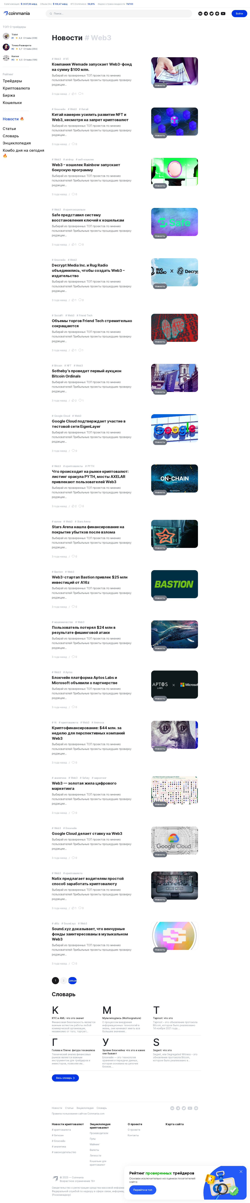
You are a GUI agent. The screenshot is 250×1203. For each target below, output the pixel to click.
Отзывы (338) (30, 38)
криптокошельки (75, 209)
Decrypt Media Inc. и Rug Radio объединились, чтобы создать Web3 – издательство (88, 270)
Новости (11, 119)
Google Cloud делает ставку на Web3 (87, 833)
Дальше (72, 980)
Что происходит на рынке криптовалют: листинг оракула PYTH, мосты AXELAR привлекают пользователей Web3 (90, 476)
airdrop (69, 159)
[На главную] (17, 13)
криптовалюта (69, 722)
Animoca (99, 722)
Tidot (15, 34)
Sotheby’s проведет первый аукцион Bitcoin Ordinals (86, 373)
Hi (55, 722)
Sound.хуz (70, 923)
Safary (85, 777)
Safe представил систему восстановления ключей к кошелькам (88, 217)
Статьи (9, 128)
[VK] (200, 13)
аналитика (60, 777)
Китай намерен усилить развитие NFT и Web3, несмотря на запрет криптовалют (90, 117)
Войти (239, 13)
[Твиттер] (211, 13)
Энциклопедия (17, 143)
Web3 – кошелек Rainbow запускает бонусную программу (86, 167)
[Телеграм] (206, 13)
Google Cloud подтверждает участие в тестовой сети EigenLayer (89, 424)
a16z (56, 923)
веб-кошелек (86, 159)
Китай (84, 109)
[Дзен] (217, 13)
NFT (69, 365)
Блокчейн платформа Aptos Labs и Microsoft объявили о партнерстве (84, 680)
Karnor (15, 56)
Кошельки (12, 102)
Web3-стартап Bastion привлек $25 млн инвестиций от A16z (90, 580)
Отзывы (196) (30, 59)
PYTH (91, 466)
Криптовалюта (16, 88)
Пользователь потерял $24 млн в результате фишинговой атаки (83, 630)
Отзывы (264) (30, 49)
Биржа (9, 95)
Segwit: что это (162, 1050)
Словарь (11, 136)
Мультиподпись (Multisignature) (121, 1018)
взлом (57, 521)
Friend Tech (85, 315)
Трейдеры (12, 81)
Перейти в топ (142, 1189)
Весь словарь (64, 1077)
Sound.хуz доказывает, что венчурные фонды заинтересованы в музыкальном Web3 (90, 934)
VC (67, 58)
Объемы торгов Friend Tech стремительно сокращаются (92, 323)
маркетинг (100, 777)
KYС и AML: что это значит (68, 1018)
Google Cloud (62, 415)
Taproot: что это (163, 1018)
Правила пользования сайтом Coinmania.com (78, 1113)
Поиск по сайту (50, 13)
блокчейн (59, 109)
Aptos (68, 672)
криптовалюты (74, 466)
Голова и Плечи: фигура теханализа (73, 1050)
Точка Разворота (21, 45)
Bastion (58, 571)
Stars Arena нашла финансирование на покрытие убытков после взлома (88, 529)
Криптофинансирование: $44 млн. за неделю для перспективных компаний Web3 (88, 733)
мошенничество (63, 622)
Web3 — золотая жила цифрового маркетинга (84, 786)
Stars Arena (83, 521)
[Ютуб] (223, 13)
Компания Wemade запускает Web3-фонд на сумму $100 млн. (92, 67)
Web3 (57, 58)
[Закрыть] (241, 1172)
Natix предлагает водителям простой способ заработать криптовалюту (88, 881)
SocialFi (58, 315)
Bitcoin (58, 365)
